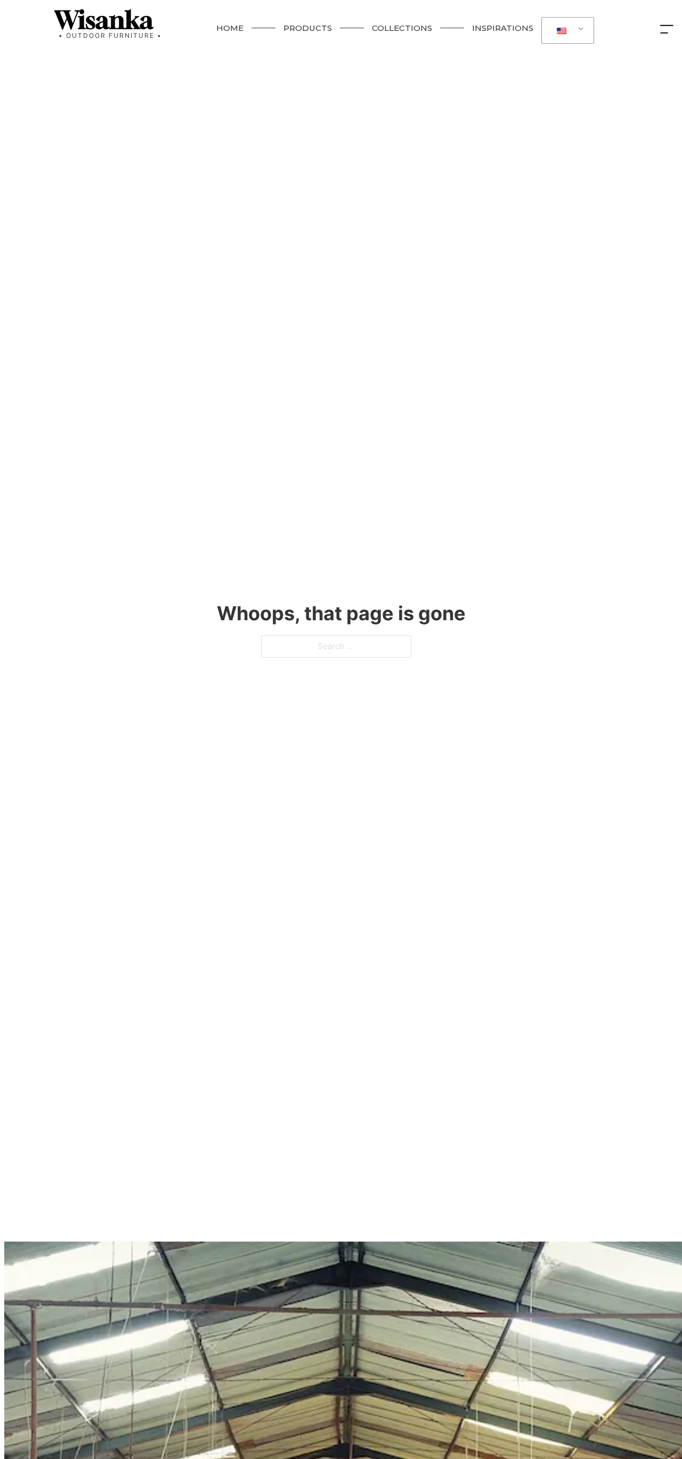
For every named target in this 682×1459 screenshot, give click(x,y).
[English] (566, 31)
